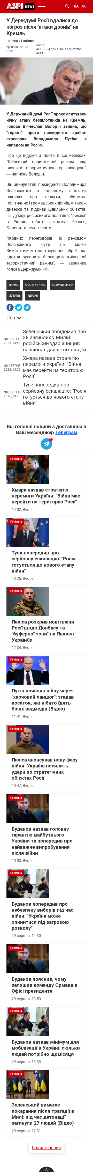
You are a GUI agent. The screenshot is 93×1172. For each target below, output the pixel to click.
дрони (33, 295)
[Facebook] (10, 307)
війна (14, 284)
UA (76, 6)
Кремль (15, 295)
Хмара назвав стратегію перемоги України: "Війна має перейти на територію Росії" (53, 367)
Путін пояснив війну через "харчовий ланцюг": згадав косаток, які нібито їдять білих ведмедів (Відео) (43, 700)
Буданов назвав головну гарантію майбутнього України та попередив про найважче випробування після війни (42, 841)
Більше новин (46, 1147)
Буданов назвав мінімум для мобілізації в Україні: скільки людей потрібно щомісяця (46, 1048)
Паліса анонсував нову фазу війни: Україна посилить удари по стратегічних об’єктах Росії (45, 769)
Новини (12, 41)
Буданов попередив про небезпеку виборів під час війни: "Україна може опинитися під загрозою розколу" (42, 916)
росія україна (35, 284)
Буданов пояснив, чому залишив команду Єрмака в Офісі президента (44, 985)
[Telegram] (27, 307)
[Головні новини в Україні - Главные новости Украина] (20, 6)
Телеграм (66, 432)
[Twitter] (18, 307)
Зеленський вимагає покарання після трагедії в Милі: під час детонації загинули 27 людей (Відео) (43, 1114)
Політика (27, 41)
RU (84, 6)
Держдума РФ (63, 284)
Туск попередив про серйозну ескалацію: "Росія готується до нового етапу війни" (54, 394)
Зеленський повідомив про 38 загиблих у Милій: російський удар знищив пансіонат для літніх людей (54, 341)
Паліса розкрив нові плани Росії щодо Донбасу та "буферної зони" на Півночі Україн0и (43, 631)
